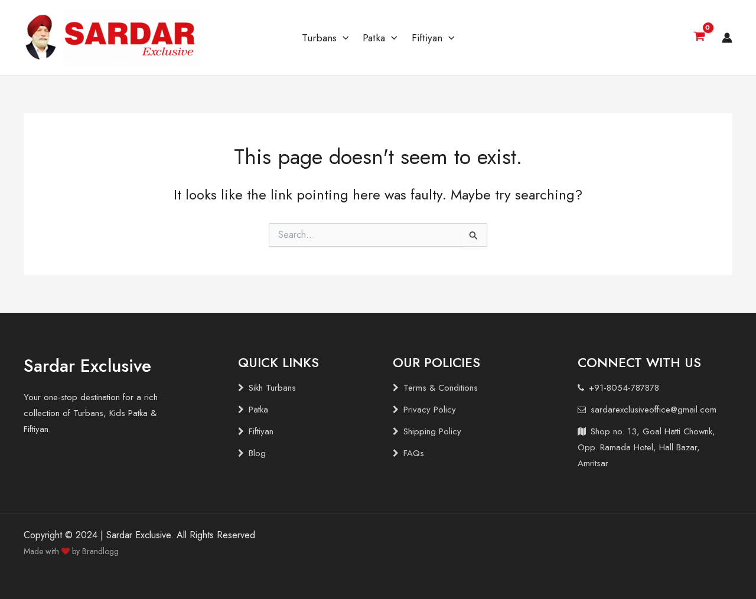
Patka (374, 37)
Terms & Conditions (440, 387)
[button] (343, 37)
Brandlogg (100, 551)
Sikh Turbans (272, 387)
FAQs (413, 453)
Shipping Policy (432, 431)
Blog (257, 453)
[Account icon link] (727, 37)
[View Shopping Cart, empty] (699, 38)
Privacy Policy (429, 409)
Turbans (319, 37)
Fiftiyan (427, 37)
